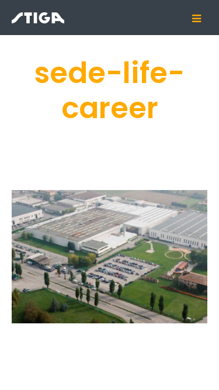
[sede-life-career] (109, 256)
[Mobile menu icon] (200, 18)
